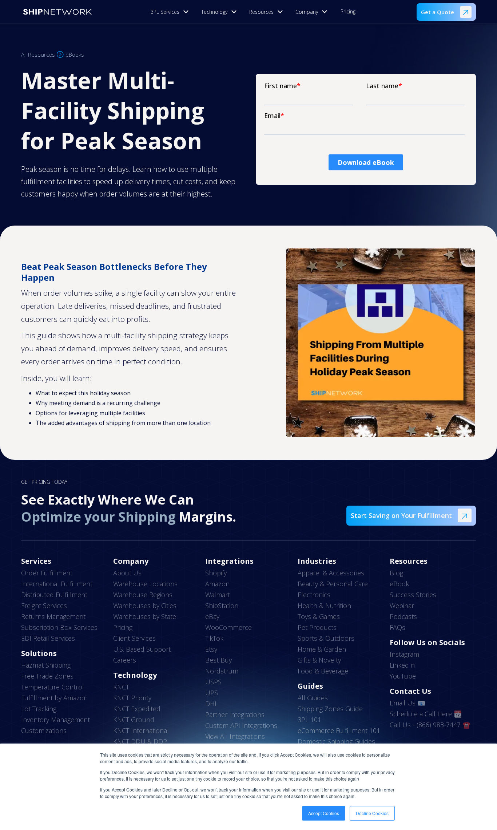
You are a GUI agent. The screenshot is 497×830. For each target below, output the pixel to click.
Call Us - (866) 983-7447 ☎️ (430, 724)
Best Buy (218, 660)
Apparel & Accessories (331, 572)
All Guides (313, 697)
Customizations (44, 730)
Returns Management (53, 616)
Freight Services (44, 605)
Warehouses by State (144, 616)
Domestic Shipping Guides (336, 741)
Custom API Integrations (241, 725)
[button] (171, 12)
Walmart (217, 594)
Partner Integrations (235, 714)
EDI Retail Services (48, 638)
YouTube (403, 676)
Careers (124, 660)
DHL (211, 703)
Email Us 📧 (407, 703)
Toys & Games (319, 616)
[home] (57, 11)
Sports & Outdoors (326, 638)
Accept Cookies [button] (323, 813)
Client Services (134, 638)
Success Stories (413, 594)
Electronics (314, 594)
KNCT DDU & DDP (140, 741)
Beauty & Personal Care (333, 583)
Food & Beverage (323, 671)
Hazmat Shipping (46, 665)
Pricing (348, 11)
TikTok (214, 638)
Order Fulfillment (46, 572)
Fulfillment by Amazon (54, 697)
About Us (127, 572)
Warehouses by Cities (144, 605)
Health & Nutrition (324, 605)
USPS (213, 681)
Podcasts (403, 616)
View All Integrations (235, 736)
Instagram (404, 654)
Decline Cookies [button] (372, 813)
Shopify (216, 572)
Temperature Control (52, 687)
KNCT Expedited (136, 708)
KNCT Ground (133, 719)
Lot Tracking (38, 708)
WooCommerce (228, 627)
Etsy (211, 649)
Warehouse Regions (142, 594)
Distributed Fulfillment (54, 594)
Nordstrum (221, 671)
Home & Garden (322, 649)
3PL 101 (309, 719)
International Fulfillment (56, 583)
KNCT (121, 687)
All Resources (38, 54)
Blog (396, 572)
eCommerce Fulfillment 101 (339, 730)
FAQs (397, 627)
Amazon (217, 583)
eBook (399, 583)
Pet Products (317, 627)
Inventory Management (55, 719)
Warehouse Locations (145, 583)
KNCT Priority (132, 697)
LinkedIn (402, 665)
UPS (211, 692)
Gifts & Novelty (319, 660)
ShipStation (221, 605)
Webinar (402, 605)
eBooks (74, 54)
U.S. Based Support (142, 649)
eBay (212, 616)
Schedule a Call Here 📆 (426, 713)
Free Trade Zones (47, 676)
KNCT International (141, 730)
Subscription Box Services (59, 627)
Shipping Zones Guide (330, 708)
